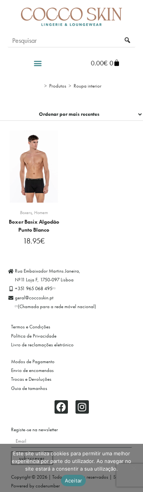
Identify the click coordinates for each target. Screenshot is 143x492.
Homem (41, 212)
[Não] (133, 468)
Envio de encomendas (32, 370)
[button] (37, 63)
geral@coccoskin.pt (34, 297)
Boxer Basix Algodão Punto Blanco (34, 225)
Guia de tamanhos (29, 388)
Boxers (26, 212)
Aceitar (73, 480)
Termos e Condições (30, 326)
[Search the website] (71, 39)
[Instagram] (82, 407)
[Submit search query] (127, 40)
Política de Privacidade (33, 336)
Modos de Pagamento (33, 361)
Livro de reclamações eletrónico (42, 344)
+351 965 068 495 (35, 288)
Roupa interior (87, 86)
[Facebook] (61, 407)
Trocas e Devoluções (31, 379)
